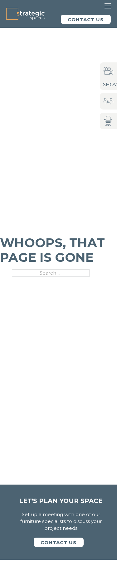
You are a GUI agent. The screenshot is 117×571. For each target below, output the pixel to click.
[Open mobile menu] (108, 5)
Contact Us (86, 19)
